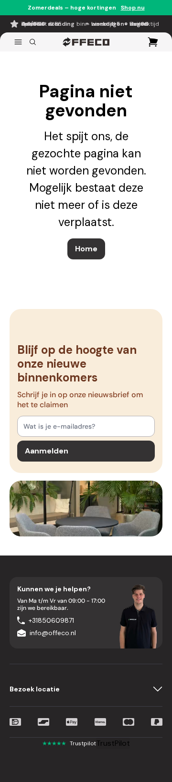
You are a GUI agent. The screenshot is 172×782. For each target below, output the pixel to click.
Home (86, 249)
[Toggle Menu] (18, 42)
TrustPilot (113, 743)
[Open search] (33, 42)
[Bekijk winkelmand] (153, 42)
